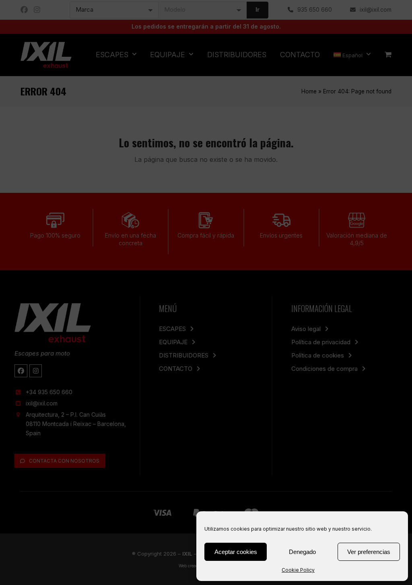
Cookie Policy (298, 570)
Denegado (302, 551)
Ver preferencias (368, 551)
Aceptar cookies (235, 551)
